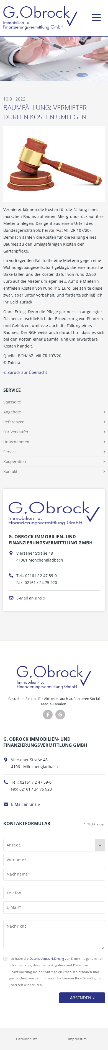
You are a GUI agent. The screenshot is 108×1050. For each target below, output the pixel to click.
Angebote (12, 412)
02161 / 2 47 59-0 (41, 575)
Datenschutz (26, 1038)
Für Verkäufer (16, 431)
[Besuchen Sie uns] (60, 714)
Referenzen (14, 421)
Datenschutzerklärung (47, 958)
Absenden (80, 997)
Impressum (77, 1038)
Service (10, 451)
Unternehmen (16, 441)
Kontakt (10, 471)
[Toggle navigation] (96, 16)
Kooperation (14, 461)
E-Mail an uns (28, 598)
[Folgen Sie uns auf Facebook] (48, 714)
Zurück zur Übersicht (27, 372)
